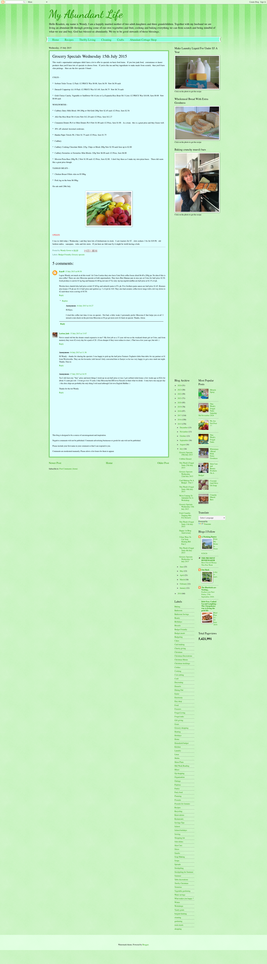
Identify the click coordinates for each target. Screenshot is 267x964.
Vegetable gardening (182, 891)
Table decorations (181, 879)
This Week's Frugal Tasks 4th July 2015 (186, 550)
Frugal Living (180, 712)
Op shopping (179, 773)
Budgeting (179, 637)
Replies (65, 300)
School (177, 826)
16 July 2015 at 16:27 (85, 305)
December (184, 427)
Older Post (163, 463)
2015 (180, 423)
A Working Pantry (209, 536)
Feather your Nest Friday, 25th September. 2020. (207, 594)
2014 (180, 593)
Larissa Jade (64, 333)
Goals (177, 724)
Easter (177, 693)
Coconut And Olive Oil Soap (214, 483)
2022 (180, 394)
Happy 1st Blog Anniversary (185, 531)
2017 (180, 415)
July (181, 448)
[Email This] (85, 250)
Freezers (178, 709)
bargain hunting (181, 913)
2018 (180, 411)
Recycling (178, 811)
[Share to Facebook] (93, 250)
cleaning (178, 917)
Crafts (120, 40)
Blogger (145, 944)
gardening (178, 921)
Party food (179, 792)
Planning (178, 796)
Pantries (178, 784)
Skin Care (178, 845)
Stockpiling (179, 868)
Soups (177, 860)
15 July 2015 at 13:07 (78, 333)
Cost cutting (179, 674)
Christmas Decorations (183, 656)
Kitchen (178, 747)
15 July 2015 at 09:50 (73, 271)
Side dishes (179, 841)
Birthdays (178, 621)
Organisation (180, 777)
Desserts (178, 686)
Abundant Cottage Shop (143, 40)
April (182, 575)
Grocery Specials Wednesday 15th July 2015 (186, 506)
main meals (179, 925)
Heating (178, 731)
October (183, 436)
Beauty (177, 618)
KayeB (61, 271)
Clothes (177, 667)
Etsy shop (178, 701)
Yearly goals (179, 910)
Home (55, 40)
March (182, 579)
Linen (177, 754)
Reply (61, 295)
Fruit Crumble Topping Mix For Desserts (185, 515)
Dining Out (179, 690)
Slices (177, 849)
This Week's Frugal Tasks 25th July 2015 (186, 465)
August (183, 444)
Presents (178, 800)
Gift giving (179, 720)
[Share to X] (90, 250)
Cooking (178, 671)
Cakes (177, 640)
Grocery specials (78, 254)
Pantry (177, 788)
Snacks (177, 853)
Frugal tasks (179, 716)
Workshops (179, 906)
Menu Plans (179, 762)
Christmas (178, 652)
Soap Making (180, 856)
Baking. (178, 606)
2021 (180, 398)
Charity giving (180, 648)
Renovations (179, 815)
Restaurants (179, 819)
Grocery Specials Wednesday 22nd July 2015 (186, 474)
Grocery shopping (181, 728)
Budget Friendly (64, 254)
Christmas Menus (181, 659)
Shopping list (180, 837)
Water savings (180, 894)
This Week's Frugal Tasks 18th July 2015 (186, 489)
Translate (207, 524)
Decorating (179, 682)
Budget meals (180, 633)
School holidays (181, 830)
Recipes (69, 40)
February (183, 583)
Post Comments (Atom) (68, 468)
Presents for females (182, 803)
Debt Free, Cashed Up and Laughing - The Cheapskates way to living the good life (209, 606)
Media (177, 758)
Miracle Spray (213, 391)
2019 (180, 406)
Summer (178, 875)
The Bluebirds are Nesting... (208, 588)
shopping (178, 928)
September (184, 440)
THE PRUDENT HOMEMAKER (208, 559)
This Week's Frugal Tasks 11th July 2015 (186, 524)
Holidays (178, 735)
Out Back (205, 569)
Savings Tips (179, 822)
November (184, 431)
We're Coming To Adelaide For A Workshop (186, 498)
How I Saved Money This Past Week (209, 563)
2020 (180, 402)
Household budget (182, 743)
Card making (180, 644)
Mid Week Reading (182, 765)
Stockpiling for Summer (184, 872)
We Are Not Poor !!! (213, 423)
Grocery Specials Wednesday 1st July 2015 (186, 559)
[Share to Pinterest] (96, 250)
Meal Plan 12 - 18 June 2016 (215, 618)
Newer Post (55, 463)
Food (177, 705)
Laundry (178, 750)
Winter (177, 902)
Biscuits (178, 625)
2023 (180, 389)
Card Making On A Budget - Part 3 (186, 481)
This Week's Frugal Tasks (212, 438)
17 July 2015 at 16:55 (78, 374)
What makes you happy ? (184, 898)
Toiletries (178, 887)
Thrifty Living (87, 40)
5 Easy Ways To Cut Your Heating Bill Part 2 (185, 540)
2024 (180, 385)
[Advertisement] (192, 237)
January (183, 588)
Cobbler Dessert (185, 458)
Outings (178, 781)
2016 (180, 419)
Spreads (178, 864)
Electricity (179, 697)
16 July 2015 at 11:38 (78, 352)
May (182, 571)
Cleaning (106, 40)
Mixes (177, 769)
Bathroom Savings (182, 614)
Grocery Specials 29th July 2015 (186, 453)
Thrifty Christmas (181, 883)
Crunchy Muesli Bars (213, 497)
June (182, 566)
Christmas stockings (182, 663)
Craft (177, 678)
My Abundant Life (86, 14)
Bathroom (178, 610)
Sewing (177, 834)
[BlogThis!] (88, 250)
